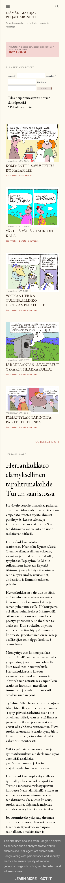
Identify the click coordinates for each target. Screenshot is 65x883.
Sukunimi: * (51, 76)
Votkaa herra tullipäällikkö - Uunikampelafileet (25, 300)
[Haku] (57, 5)
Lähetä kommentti (29, 240)
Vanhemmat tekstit (47, 442)
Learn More (26, 878)
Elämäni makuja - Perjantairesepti (21, 15)
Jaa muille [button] (11, 175)
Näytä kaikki (17, 52)
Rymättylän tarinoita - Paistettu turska (29, 419)
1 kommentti (25, 175)
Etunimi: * (12, 76)
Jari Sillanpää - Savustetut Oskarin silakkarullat (32, 367)
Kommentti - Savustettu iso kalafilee (30, 168)
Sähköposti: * (42, 82)
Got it (46, 878)
